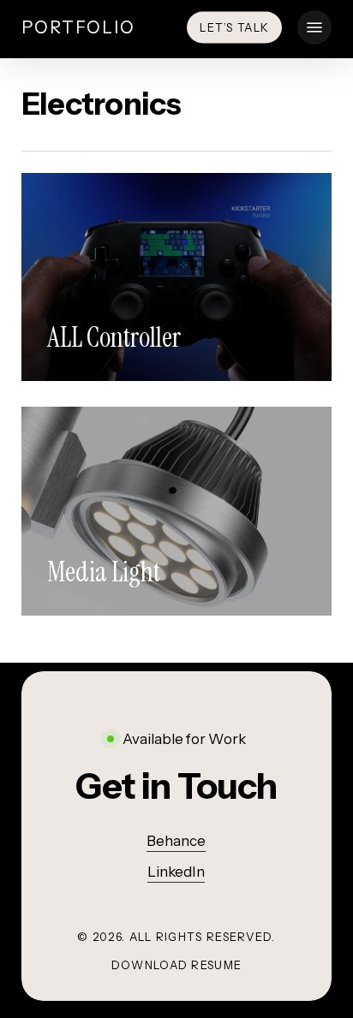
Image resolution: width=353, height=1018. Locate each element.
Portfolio (78, 27)
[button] (314, 27)
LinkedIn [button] (176, 871)
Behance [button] (176, 840)
